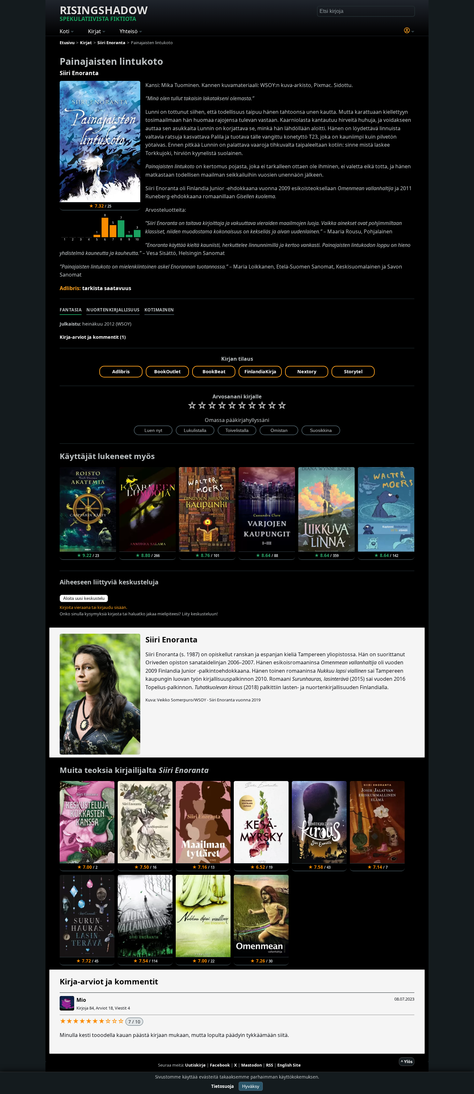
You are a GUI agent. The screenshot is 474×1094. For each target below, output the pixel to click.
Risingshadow (104, 13)
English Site (289, 1065)
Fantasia (71, 310)
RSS (269, 1065)
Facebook (220, 1065)
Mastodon (251, 1065)
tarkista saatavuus (106, 288)
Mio (81, 999)
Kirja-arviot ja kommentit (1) (93, 337)
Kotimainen (159, 310)
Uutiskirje (195, 1065)
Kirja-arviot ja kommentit (109, 981)
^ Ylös (406, 1061)
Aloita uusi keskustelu (83, 598)
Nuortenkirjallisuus (113, 310)
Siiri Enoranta (79, 73)
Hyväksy (250, 1086)
